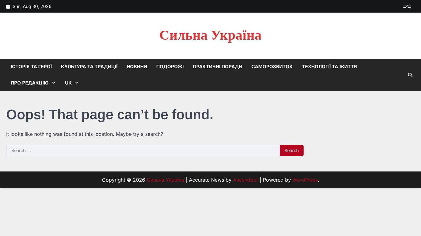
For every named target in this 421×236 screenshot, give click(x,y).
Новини (137, 66)
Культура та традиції (89, 66)
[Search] (410, 75)
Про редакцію (30, 83)
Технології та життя (329, 66)
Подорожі (170, 66)
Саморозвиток (272, 66)
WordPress (305, 180)
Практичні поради (217, 66)
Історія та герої (31, 66)
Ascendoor (245, 180)
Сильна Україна (210, 35)
